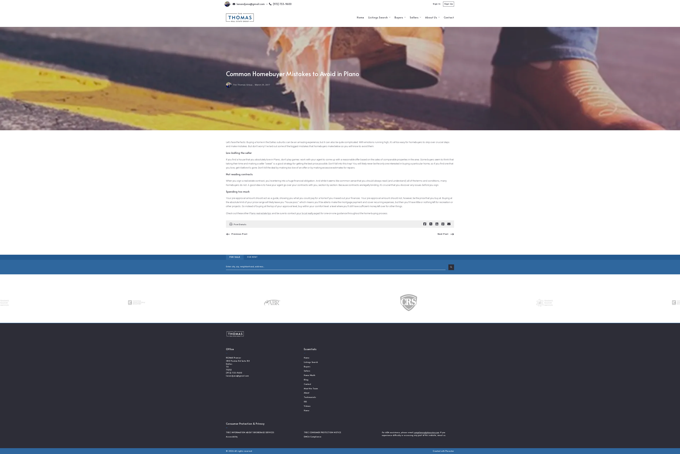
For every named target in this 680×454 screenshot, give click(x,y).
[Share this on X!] (430, 224)
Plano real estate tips (260, 213)
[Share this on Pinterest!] (442, 224)
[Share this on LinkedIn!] (436, 224)
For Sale (235, 257)
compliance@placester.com (426, 432)
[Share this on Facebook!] (424, 224)
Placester (449, 451)
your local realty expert (308, 213)
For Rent (252, 257)
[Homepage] (240, 17)
